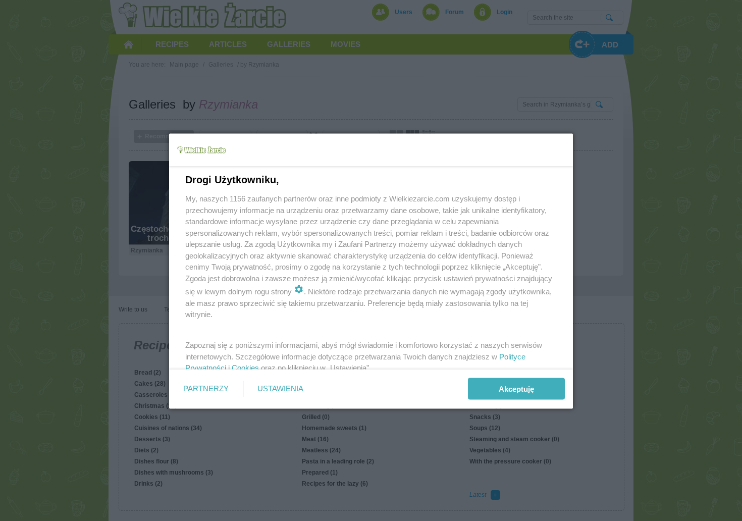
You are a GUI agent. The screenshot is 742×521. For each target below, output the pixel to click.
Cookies (245, 367)
